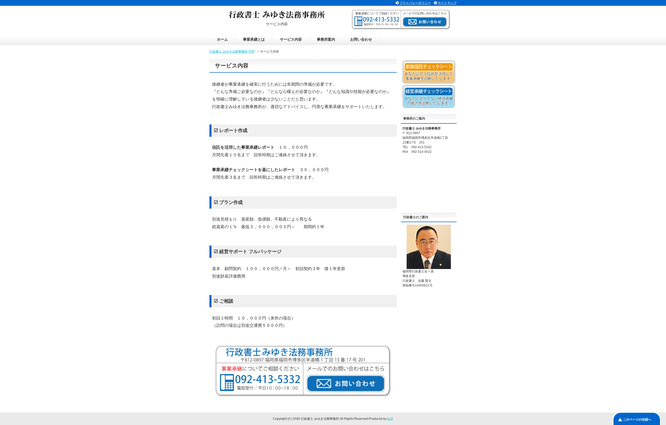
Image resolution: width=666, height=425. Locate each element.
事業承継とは (254, 39)
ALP (390, 419)
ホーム (222, 39)
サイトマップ (447, 3)
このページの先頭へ (637, 419)
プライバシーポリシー (415, 3)
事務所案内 (326, 39)
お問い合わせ (361, 39)
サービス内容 (291, 39)
